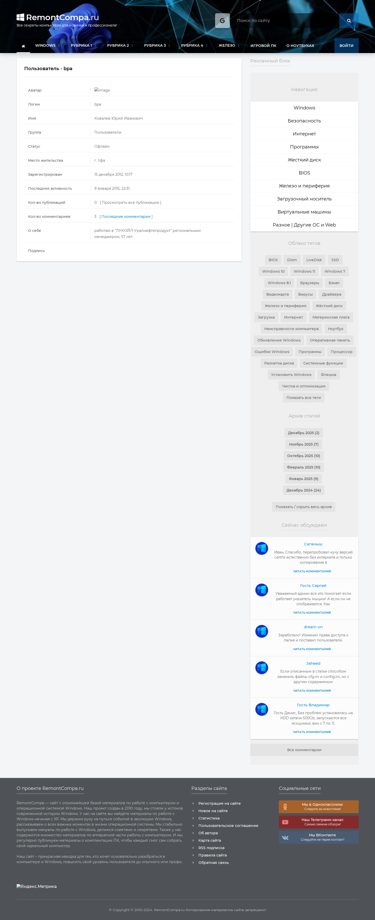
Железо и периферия (304, 186)
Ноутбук (335, 328)
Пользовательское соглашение (228, 825)
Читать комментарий (312, 571)
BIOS (304, 173)
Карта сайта (209, 840)
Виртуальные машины (304, 212)
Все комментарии (304, 750)
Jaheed (313, 663)
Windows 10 (273, 271)
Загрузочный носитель (304, 199)
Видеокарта (277, 294)
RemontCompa (61, 17)
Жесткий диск (304, 160)
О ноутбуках (300, 45)
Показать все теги (303, 397)
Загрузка (266, 317)
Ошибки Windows (272, 351)
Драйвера (331, 294)
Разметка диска (279, 363)
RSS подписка (211, 848)
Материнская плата (330, 317)
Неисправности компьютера (291, 328)
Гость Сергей (313, 585)
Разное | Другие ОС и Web (304, 225)
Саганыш (313, 543)
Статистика (209, 818)
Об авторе (208, 833)
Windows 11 (304, 271)
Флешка (328, 374)
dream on (313, 626)
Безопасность (304, 121)
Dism (292, 260)
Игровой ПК (263, 45)
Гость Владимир (313, 704)
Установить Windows (291, 374)
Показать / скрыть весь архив (304, 507)
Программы (304, 147)
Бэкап (334, 283)
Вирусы (305, 294)
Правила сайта (212, 855)
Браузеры (309, 283)
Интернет (304, 134)
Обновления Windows (279, 340)
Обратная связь (213, 862)
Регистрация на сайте (219, 803)
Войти (347, 45)
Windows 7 (334, 271)
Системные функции (323, 363)
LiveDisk (314, 260)
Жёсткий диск (329, 306)
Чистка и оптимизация (304, 386)
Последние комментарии (126, 216)
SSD (335, 260)
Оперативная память (330, 340)
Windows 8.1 (279, 283)
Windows (304, 108)
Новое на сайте (213, 811)
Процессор (342, 351)
